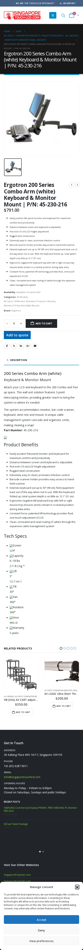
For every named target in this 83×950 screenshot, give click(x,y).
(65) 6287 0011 (18, 766)
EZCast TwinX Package (16, 823)
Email (35, 346)
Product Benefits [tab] (21, 445)
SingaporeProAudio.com (17, 881)
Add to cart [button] (23, 705)
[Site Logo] (22, 15)
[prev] (71, 185)
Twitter (14, 346)
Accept (41, 920)
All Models (22, 296)
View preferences (41, 941)
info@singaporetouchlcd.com (22, 777)
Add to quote (17, 335)
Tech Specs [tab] (15, 536)
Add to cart (44, 323)
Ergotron (16, 310)
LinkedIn (21, 346)
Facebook (7, 346)
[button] (77, 887)
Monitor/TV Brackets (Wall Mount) (21, 305)
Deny (41, 930)
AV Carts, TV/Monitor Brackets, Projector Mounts (29, 301)
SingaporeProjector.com (17, 874)
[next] (77, 185)
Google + (28, 346)
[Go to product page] (21, 671)
